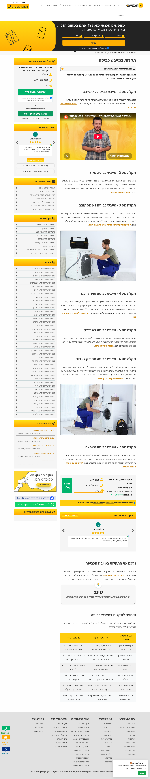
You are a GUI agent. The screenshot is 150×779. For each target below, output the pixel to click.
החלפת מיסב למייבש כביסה (44, 209)
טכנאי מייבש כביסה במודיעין (44, 346)
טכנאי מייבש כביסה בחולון (45, 279)
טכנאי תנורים (52, 5)
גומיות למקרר (107, 746)
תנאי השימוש (93, 48)
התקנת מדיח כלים (61, 746)
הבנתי (142, 773)
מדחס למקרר (107, 735)
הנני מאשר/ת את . (93, 48)
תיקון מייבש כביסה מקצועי (114, 575)
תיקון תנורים (40, 723)
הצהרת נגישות (130, 750)
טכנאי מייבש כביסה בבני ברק (43, 343)
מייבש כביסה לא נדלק (46, 238)
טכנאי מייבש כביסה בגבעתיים (43, 329)
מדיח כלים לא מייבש (60, 727)
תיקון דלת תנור (39, 727)
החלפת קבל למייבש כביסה (80, 746)
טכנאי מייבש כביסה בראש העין (43, 350)
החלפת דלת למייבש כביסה (44, 198)
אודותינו (132, 735)
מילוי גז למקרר (107, 731)
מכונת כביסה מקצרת (82, 754)
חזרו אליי (67, 485)
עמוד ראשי (131, 723)
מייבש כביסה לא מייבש (46, 224)
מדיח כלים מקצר (61, 742)
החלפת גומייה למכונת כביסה (80, 731)
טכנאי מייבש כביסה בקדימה (44, 368)
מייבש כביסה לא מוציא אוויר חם (43, 253)
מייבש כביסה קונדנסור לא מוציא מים (41, 249)
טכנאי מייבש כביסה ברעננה (44, 314)
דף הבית (120, 5)
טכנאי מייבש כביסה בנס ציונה (43, 332)
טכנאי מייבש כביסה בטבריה (44, 382)
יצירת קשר (131, 739)
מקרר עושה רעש (106, 739)
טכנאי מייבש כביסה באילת (45, 389)
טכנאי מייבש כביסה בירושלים (44, 275)
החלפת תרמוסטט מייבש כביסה (43, 205)
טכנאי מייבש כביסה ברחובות (44, 318)
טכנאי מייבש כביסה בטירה (45, 378)
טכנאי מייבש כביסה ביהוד (45, 385)
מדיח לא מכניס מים (60, 731)
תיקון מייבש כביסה (83, 727)
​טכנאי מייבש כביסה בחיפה (45, 272)
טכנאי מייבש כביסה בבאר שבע (43, 293)
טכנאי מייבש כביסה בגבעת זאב (43, 375)
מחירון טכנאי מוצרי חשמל (126, 727)
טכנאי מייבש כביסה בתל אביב (43, 268)
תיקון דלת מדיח (62, 739)
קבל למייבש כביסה (47, 191)
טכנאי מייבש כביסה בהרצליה (44, 321)
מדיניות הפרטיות (98, 503)
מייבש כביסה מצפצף (47, 246)
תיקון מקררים (108, 723)
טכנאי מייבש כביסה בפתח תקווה (42, 300)
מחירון (43, 5)
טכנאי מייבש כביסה (80, 5)
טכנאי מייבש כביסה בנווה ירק (43, 339)
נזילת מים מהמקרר (106, 754)
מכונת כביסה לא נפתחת (81, 739)
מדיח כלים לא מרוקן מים (59, 735)
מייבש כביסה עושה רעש (46, 235)
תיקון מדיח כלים (61, 723)
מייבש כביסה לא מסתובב (45, 231)
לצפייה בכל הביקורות (70, 515)
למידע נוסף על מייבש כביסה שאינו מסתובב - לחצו (110, 224)
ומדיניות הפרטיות (84, 48)
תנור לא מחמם (39, 731)
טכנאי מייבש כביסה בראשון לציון (42, 283)
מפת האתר (131, 754)
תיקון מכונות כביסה (83, 723)
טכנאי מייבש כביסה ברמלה (44, 304)
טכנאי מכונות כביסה (96, 5)
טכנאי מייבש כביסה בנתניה (44, 311)
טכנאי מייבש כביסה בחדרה (44, 325)
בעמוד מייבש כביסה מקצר (120, 192)
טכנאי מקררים (110, 5)
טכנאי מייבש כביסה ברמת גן (44, 307)
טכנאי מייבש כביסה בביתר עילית (42, 371)
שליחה (93, 43)
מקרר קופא (108, 762)
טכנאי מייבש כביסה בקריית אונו (43, 403)
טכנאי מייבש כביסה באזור (45, 407)
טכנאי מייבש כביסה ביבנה (45, 357)
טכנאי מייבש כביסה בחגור (45, 336)
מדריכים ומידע (130, 731)
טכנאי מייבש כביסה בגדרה (44, 290)
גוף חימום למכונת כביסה (81, 762)
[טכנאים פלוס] (134, 5)
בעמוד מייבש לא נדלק (104, 345)
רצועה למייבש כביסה (47, 188)
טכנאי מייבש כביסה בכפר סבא (43, 286)
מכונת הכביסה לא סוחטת (81, 735)
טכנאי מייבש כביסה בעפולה (44, 364)
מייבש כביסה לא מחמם (81, 750)
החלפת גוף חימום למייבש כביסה (42, 195)
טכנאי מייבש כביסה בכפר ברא (43, 354)
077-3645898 (117, 494)
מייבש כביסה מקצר (47, 228)
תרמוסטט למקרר (106, 750)
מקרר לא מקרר (107, 727)
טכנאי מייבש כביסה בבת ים (44, 400)
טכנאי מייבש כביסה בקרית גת (43, 361)
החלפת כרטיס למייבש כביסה (43, 202)
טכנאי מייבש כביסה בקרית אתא (42, 396)
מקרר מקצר (108, 742)
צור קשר (121, 16)
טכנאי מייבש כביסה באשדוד (44, 297)
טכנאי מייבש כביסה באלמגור (44, 414)
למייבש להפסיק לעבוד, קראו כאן (110, 378)
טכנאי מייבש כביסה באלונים (44, 392)
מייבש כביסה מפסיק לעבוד (44, 242)
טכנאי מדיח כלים (65, 5)
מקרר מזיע (108, 758)
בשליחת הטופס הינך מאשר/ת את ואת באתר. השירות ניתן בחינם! (35, 99)
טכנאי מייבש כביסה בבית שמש (43, 410)
